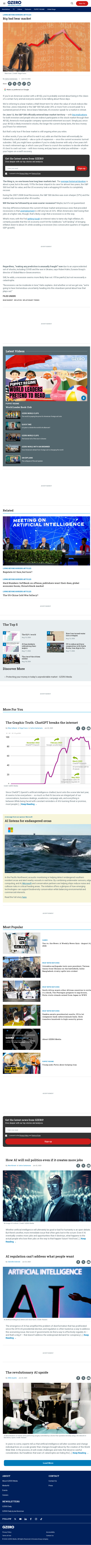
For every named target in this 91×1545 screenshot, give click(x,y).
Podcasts (28, 9)
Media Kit (5, 1486)
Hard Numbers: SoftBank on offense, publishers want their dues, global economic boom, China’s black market (41, 584)
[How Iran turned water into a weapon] (55, 636)
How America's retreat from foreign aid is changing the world (42, 450)
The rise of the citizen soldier (31, 658)
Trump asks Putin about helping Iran (59, 1065)
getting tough (33, 218)
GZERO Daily (7, 1506)
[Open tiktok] (41, 1519)
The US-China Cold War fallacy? (20, 595)
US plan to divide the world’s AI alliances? (36, 427)
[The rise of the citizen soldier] (11, 659)
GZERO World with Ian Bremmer (36, 447)
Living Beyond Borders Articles (17, 15)
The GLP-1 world (29, 634)
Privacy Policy (24, 173)
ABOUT (6, 1476)
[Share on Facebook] (10, 84)
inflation (18, 300)
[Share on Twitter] (14, 84)
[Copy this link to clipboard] (24, 84)
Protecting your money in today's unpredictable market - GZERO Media (39, 677)
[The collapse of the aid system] (13, 459)
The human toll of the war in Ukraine (34, 439)
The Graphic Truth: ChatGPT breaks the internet (42, 723)
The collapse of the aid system (32, 461)
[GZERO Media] (39, 3)
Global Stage (51, 9)
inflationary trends (31, 300)
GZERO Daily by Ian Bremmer (13, 1511)
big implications (79, 114)
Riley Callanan (12, 728)
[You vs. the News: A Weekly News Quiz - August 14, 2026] (21, 943)
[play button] (46, 378)
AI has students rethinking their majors (29, 646)
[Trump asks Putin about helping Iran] (21, 1063)
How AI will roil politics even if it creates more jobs (44, 1160)
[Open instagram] (36, 1519)
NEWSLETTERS (11, 1501)
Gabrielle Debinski (14, 1262)
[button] (82, 3)
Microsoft (29, 817)
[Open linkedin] (25, 1519)
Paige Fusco (23, 728)
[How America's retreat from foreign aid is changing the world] (13, 448)
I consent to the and (25, 173)
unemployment (27, 211)
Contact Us (53, 1481)
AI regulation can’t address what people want (40, 1256)
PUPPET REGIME (39, 9)
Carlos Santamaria (11, 79)
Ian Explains (27, 458)
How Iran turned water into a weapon (75, 634)
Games (45, 940)
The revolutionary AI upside (27, 1372)
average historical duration (73, 181)
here (24, 897)
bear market (8, 300)
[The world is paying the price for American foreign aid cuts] (13, 414)
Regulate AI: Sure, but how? (17, 572)
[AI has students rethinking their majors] (11, 647)
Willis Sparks (12, 1378)
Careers (5, 1495)
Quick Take (26, 424)
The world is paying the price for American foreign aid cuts (42, 416)
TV (14, 9)
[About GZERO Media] (21, 1039)
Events (4, 1490)
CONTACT (54, 1476)
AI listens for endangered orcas (28, 821)
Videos (19, 9)
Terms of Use (36, 173)
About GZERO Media (51, 1039)
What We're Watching (50, 963)
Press (51, 1486)
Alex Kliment (12, 1165)
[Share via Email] (29, 84)
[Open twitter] (15, 1519)
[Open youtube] (20, 1519)
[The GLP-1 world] (11, 636)
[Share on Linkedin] (19, 84)
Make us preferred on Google (18, 90)
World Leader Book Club (19, 407)
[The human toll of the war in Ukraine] (13, 437)
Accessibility (50, 1532)
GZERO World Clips (30, 413)
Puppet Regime (12, 404)
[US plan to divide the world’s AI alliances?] (13, 425)
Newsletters (6, 9)
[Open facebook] (30, 1519)
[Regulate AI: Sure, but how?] (46, 540)
